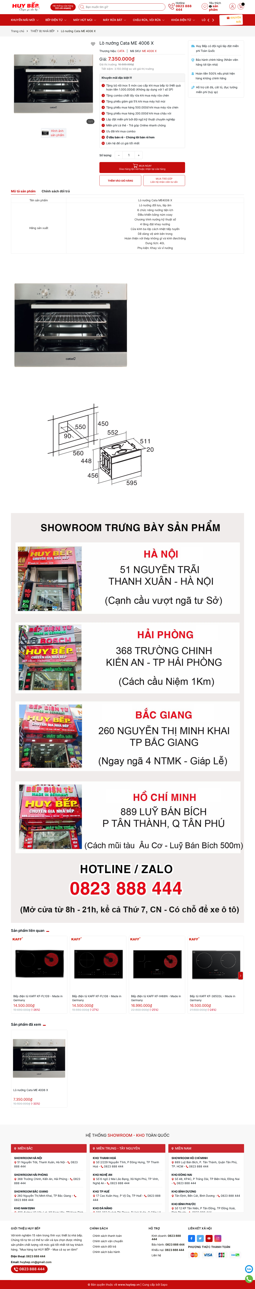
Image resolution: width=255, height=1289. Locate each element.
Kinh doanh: (166, 1237)
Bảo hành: (168, 1244)
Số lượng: (105, 155)
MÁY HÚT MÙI (83, 20)
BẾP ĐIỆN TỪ (54, 20)
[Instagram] (217, 1238)
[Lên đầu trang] (249, 1259)
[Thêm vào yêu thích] (93, 43)
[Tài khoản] (232, 6)
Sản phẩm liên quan (27, 930)
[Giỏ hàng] (241, 6)
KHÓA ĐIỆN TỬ (181, 20)
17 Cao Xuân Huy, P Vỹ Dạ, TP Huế (119, 1195)
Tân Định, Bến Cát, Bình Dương (195, 1195)
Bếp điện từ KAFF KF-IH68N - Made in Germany (156, 998)
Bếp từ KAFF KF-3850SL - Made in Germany (212, 998)
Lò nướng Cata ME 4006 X (30, 1090)
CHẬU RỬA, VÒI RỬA (147, 20)
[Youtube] (209, 1238)
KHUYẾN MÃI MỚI (23, 20)
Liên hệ (156, 1255)
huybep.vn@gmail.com (36, 1262)
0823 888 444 (184, 8)
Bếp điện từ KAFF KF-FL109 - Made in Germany (38, 998)
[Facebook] (191, 1238)
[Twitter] (200, 1238)
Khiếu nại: (168, 1250)
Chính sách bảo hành (106, 1252)
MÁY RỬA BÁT (113, 20)
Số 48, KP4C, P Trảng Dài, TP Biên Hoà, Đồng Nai (207, 1179)
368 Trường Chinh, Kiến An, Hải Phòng (42, 1179)
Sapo (164, 1284)
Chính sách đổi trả (104, 1246)
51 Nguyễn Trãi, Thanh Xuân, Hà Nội (41, 1162)
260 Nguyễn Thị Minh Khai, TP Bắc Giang (44, 1195)
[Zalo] (249, 1269)
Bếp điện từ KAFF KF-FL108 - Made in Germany (96, 998)
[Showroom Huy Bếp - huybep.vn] (29, 6)
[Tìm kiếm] (83, 7)
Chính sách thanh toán (107, 1235)
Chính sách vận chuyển (108, 1241)
